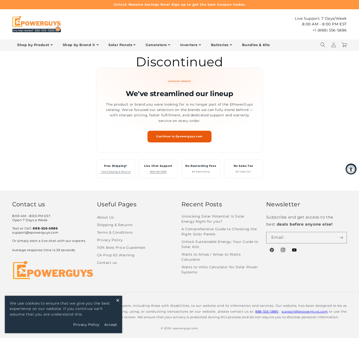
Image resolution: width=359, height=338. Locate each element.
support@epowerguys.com (305, 311)
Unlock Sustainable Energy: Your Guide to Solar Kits (219, 244)
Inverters (189, 45)
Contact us (107, 262)
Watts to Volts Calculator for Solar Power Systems (219, 269)
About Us (105, 217)
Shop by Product (33, 45)
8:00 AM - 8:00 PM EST (324, 24)
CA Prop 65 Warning (116, 255)
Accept (110, 324)
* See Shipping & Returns (116, 171)
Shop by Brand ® (79, 45)
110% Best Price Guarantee (121, 247)
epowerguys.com (185, 328)
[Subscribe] (341, 237)
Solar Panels (120, 45)
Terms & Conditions (115, 232)
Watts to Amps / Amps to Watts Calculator (211, 257)
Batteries (220, 45)
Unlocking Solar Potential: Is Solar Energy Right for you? (213, 219)
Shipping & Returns (115, 225)
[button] (322, 45)
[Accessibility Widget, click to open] (351, 169)
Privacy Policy (110, 240)
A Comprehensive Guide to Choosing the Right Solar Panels (219, 231)
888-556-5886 (158, 171)
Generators (156, 45)
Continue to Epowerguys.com (179, 136)
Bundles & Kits (256, 45)
